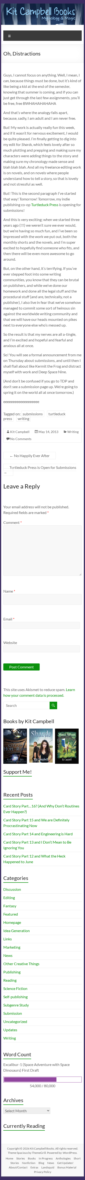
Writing (73, 432)
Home (9, 1158)
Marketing (11, 947)
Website (10, 642)
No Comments (20, 439)
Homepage (12, 922)
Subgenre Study (16, 1005)
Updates (10, 1029)
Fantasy (9, 906)
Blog (41, 1163)
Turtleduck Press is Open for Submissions (39, 469)
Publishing (12, 972)
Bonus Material (66, 1167)
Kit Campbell (20, 432)
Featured (10, 914)
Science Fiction (15, 988)
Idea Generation (16, 930)
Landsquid (47, 1167)
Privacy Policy (42, 1172)
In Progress (46, 1158)
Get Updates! (65, 1163)
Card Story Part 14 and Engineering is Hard (38, 834)
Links (7, 939)
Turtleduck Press (44, 204)
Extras (34, 1167)
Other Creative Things (21, 963)
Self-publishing (15, 996)
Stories (20, 1158)
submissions (33, 414)
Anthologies (63, 1158)
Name (9, 591)
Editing (9, 897)
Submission (12, 1013)
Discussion (12, 889)
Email (8, 619)
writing (23, 418)
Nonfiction (28, 1163)
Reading (10, 980)
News (8, 955)
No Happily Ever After (29, 455)
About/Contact (18, 1167)
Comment (12, 522)
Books (32, 1158)
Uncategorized (15, 1021)
